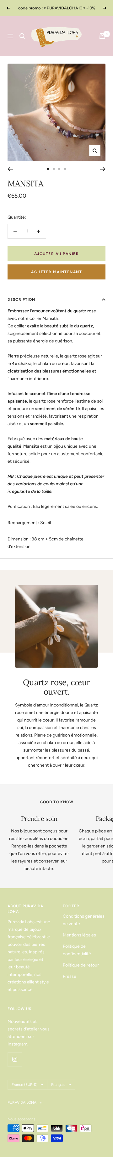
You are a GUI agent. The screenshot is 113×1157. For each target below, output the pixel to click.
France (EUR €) (24, 1084)
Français (58, 1084)
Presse (69, 976)
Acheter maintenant (56, 272)
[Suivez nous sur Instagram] (15, 1059)
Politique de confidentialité (77, 950)
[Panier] (102, 36)
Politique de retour (81, 965)
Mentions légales (79, 935)
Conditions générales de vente (84, 920)
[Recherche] (22, 36)
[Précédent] (10, 169)
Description (21, 299)
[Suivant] (102, 169)
